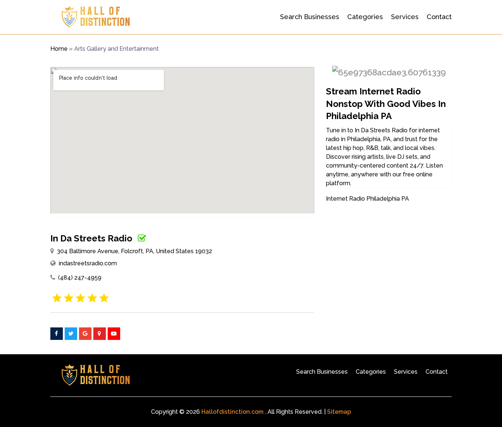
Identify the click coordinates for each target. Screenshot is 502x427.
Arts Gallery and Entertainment (116, 48)
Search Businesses (309, 17)
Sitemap (339, 411)
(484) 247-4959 (79, 277)
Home (59, 48)
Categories (365, 17)
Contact (439, 17)
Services (405, 17)
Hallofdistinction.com (232, 411)
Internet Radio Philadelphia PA (367, 198)
